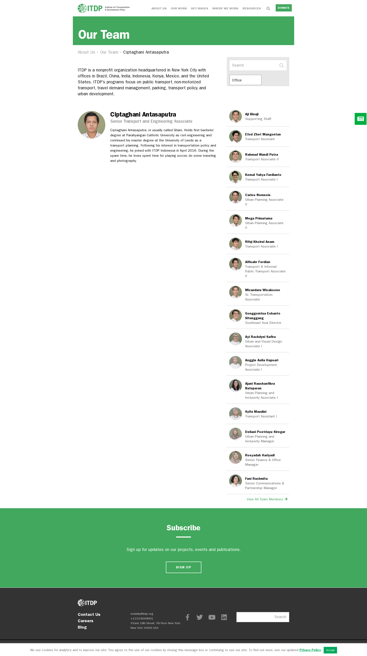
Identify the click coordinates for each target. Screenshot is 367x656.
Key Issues (199, 8)
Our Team (109, 52)
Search (280, 617)
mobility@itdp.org (142, 614)
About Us (86, 52)
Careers (85, 620)
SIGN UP (183, 567)
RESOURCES (252, 8)
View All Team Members (265, 499)
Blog (82, 627)
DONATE (284, 8)
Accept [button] (330, 650)
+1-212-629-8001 (142, 618)
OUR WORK (179, 8)
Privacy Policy (310, 650)
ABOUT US (159, 8)
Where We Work (225, 8)
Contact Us (89, 614)
